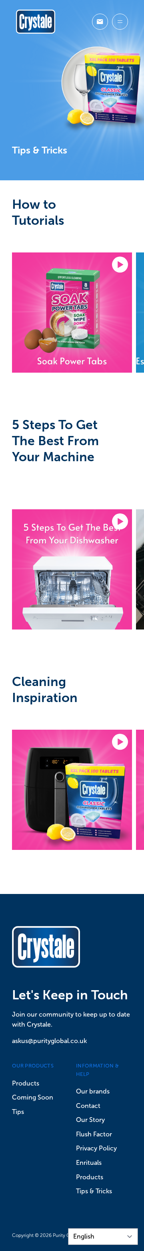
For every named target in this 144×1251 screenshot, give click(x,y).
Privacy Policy (96, 1148)
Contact (88, 1106)
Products (25, 1083)
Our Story (90, 1120)
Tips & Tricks (94, 1191)
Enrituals (89, 1162)
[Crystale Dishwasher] (35, 22)
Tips (18, 1112)
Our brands (93, 1091)
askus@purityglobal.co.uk (49, 1041)
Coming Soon (32, 1097)
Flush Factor (94, 1134)
